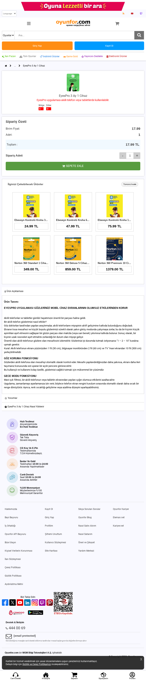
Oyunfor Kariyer (121, 509)
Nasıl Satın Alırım (87, 525)
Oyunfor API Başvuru (15, 534)
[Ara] (139, 35)
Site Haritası (51, 550)
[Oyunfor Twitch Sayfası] (141, 13)
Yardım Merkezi (86, 550)
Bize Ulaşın (10, 542)
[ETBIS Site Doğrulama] (63, 614)
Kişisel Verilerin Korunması (18, 550)
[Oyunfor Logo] (73, 23)
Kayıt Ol (49, 509)
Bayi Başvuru (11, 517)
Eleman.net (119, 517)
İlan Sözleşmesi (13, 559)
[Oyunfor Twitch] (42, 602)
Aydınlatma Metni (14, 584)
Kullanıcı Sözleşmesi (55, 542)
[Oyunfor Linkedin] (28, 602)
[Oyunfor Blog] (123, 13)
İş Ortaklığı (10, 525)
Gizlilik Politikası (13, 575)
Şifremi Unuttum (53, 534)
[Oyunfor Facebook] (5, 602)
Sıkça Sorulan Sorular (89, 509)
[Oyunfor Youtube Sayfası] (132, 13)
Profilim (49, 525)
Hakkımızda (11, 509)
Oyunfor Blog (85, 517)
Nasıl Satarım (85, 534)
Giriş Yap (49, 517)
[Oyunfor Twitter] (13, 602)
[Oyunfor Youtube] (20, 602)
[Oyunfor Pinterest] (50, 602)
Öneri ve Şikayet (86, 542)
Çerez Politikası (13, 567)
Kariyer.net (118, 525)
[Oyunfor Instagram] (35, 602)
